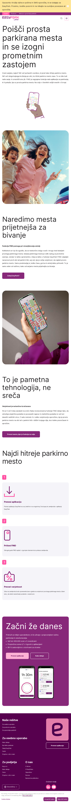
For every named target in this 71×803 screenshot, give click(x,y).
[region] (35, 797)
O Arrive (27, 766)
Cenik (4, 751)
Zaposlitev (28, 772)
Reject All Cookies (62, 799)
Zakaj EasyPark (6, 748)
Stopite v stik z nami (8, 754)
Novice (27, 775)
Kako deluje (5, 742)
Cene (4, 772)
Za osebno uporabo (8, 724)
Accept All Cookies (49, 799)
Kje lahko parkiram (7, 745)
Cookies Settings (5, 799)
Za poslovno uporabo (9, 727)
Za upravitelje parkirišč (9, 730)
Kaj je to (4, 766)
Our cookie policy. (27, 795)
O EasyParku (29, 769)
